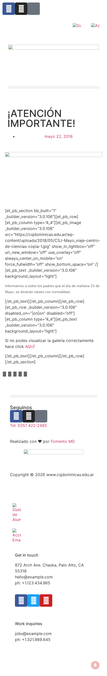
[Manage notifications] (95, 665)
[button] (53, 87)
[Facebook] (8, 8)
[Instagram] (21, 8)
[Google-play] (33, 8)
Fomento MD (63, 441)
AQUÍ (30, 346)
